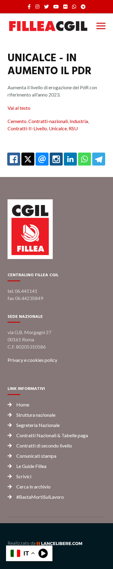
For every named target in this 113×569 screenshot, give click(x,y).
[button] (100, 26)
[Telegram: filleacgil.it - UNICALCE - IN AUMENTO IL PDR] (98, 159)
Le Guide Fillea (31, 466)
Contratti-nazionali (48, 121)
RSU (73, 128)
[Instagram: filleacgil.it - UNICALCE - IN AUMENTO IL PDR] (56, 159)
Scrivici (23, 476)
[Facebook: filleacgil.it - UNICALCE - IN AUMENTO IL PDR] (13, 159)
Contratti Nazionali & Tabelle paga (52, 435)
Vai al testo (19, 108)
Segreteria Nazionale (38, 425)
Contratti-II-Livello (27, 128)
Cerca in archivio (33, 486)
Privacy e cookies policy (32, 360)
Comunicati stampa (36, 456)
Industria (79, 121)
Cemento (17, 121)
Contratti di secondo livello (44, 445)
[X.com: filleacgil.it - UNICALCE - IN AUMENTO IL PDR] (27, 159)
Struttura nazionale (35, 415)
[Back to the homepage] (48, 26)
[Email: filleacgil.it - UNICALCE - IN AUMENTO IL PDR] (42, 159)
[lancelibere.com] (61, 543)
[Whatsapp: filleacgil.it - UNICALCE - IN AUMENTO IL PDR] (84, 159)
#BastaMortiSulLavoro (40, 497)
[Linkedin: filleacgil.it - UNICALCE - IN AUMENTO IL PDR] (70, 159)
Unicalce (58, 128)
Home (22, 404)
